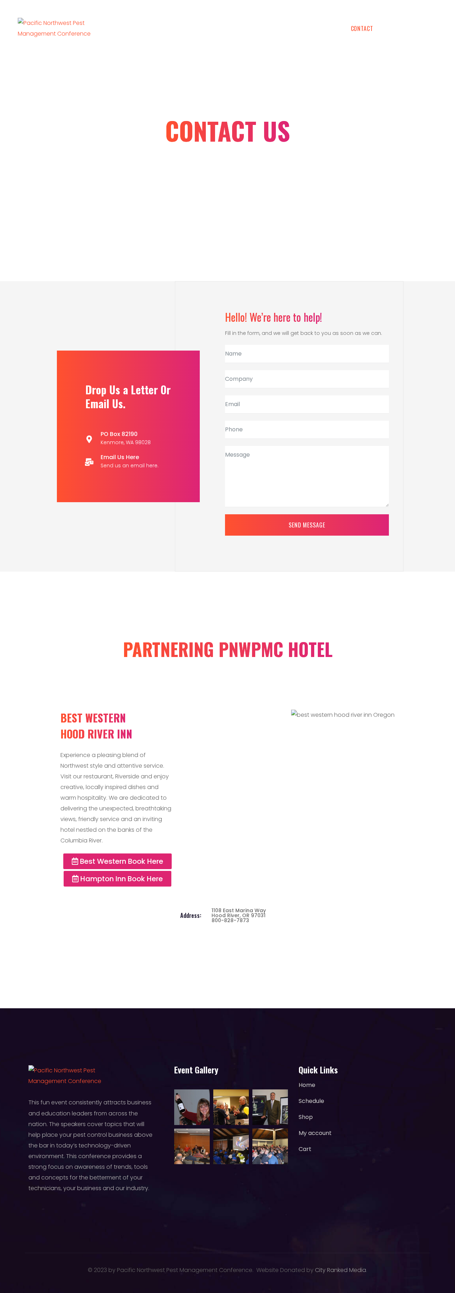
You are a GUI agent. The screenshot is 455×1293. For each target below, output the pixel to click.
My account (315, 1133)
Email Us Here (120, 457)
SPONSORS (268, 28)
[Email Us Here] (89, 462)
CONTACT (362, 28)
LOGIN (429, 28)
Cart (305, 1149)
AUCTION (227, 28)
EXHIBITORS (315, 28)
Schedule (311, 1101)
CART (397, 28)
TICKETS (188, 28)
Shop (306, 1117)
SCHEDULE (144, 28)
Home (307, 1085)
